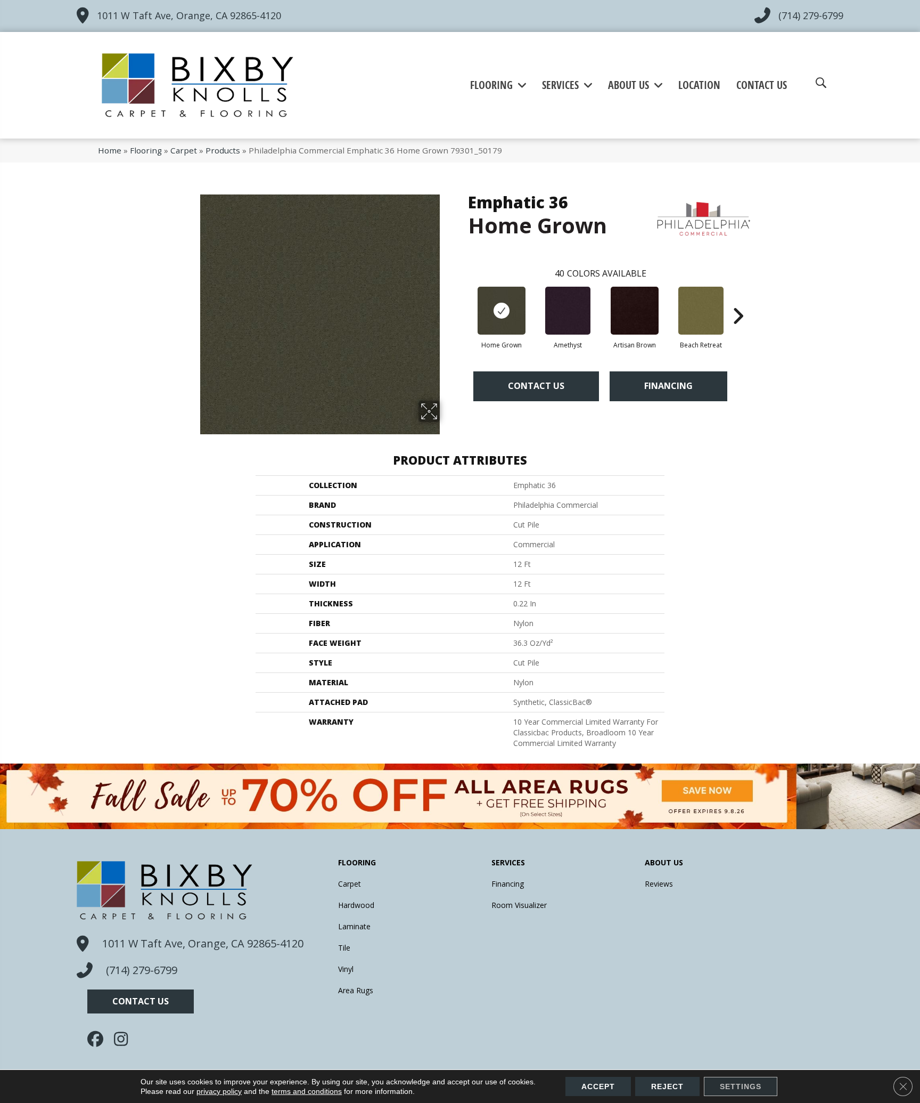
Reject (667, 1086)
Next (738, 300)
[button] (140, 1001)
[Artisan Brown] (634, 310)
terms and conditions (307, 1091)
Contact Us (536, 386)
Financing (668, 386)
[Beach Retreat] (701, 310)
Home (109, 150)
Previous (463, 300)
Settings (740, 1086)
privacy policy (219, 1091)
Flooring (146, 150)
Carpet (183, 150)
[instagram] (124, 1039)
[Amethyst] (568, 310)
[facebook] (98, 1039)
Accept (598, 1086)
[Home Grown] (501, 310)
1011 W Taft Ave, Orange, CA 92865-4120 (189, 15)
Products (223, 150)
